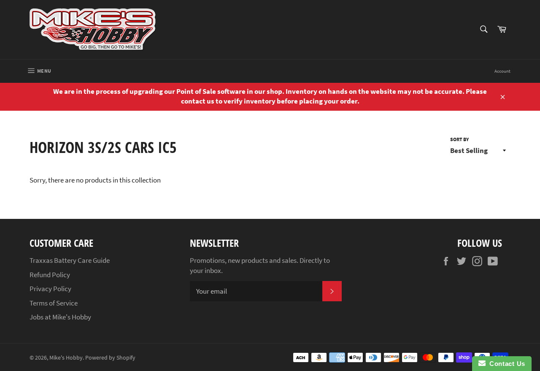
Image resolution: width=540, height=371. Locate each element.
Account (502, 71)
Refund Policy (50, 274)
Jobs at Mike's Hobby (60, 317)
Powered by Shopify (110, 357)
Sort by (459, 139)
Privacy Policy (50, 288)
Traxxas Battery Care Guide (70, 260)
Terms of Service (54, 303)
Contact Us (505, 363)
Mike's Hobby (66, 357)
